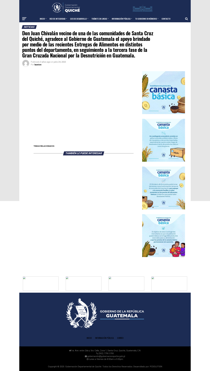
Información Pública (104, 337)
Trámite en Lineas (99, 18)
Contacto (166, 18)
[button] (41, 283)
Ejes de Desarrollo (78, 18)
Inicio (42, 18)
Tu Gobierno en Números (146, 18)
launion (37, 64)
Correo (120, 337)
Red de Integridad (57, 18)
